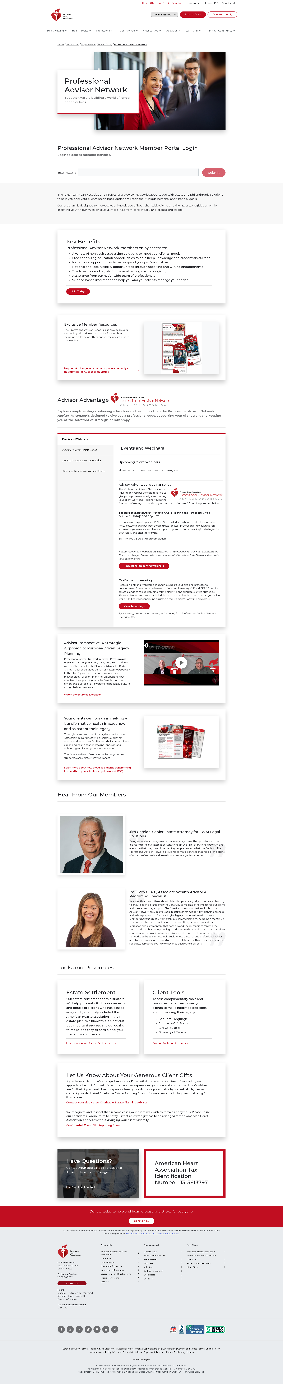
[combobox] (161, 14)
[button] (193, 14)
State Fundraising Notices (180, 1352)
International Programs (112, 1270)
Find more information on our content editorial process (152, 1233)
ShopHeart (149, 1275)
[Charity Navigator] (195, 1329)
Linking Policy (212, 1348)
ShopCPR (148, 1279)
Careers (104, 1281)
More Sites (192, 1267)
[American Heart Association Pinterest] (115, 1329)
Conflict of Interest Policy (190, 1348)
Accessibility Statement (129, 1348)
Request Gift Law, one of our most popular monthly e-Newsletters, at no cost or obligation (96, 370)
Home (60, 44)
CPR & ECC (192, 1259)
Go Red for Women (153, 1271)
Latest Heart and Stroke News (116, 1274)
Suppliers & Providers (154, 1352)
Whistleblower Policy (100, 1352)
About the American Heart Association (114, 1253)
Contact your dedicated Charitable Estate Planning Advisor (106, 1102)
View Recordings (134, 606)
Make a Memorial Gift (154, 1255)
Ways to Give (88, 44)
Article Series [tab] (79, 450)
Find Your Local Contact (80, 1187)
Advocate (148, 1263)
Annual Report (108, 1262)
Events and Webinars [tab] (75, 439)
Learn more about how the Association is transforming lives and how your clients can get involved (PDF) (97, 769)
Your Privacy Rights (141, 1359)
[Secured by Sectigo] (215, 1329)
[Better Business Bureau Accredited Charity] (181, 1329)
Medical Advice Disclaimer (101, 1348)
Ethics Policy (168, 1348)
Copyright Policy (151, 1348)
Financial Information (111, 1266)
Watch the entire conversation (82, 694)
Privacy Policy (79, 1348)
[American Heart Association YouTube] (97, 1329)
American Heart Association (201, 1251)
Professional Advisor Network (130, 44)
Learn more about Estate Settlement (89, 1043)
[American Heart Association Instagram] (70, 1329)
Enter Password (66, 172)
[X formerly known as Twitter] (79, 1329)
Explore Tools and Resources (170, 1043)
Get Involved (72, 44)
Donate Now (141, 1220)
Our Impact (106, 1258)
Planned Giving (104, 44)
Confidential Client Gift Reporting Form (93, 1125)
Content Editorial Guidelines (127, 1352)
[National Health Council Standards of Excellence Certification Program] (173, 1329)
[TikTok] (88, 1329)
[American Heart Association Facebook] (61, 1329)
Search (175, 14)
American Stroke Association (201, 1255)
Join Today (78, 291)
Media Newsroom (110, 1278)
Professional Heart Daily (199, 1263)
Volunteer (148, 1267)
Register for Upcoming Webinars (144, 566)
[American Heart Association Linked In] (106, 1329)
